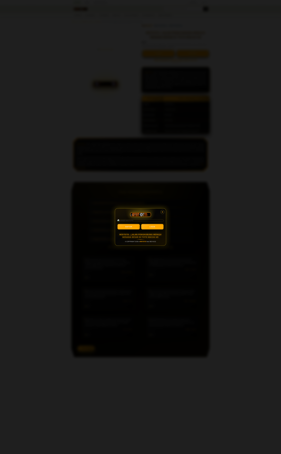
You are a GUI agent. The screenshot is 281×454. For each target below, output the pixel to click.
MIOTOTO (143, 241)
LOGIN (152, 227)
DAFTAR (128, 227)
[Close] (162, 212)
